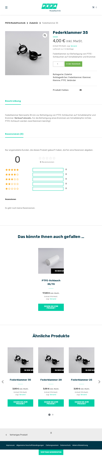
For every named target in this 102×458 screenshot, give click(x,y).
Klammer (87, 77)
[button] (45, 35)
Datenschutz (65, 445)
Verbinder (71, 80)
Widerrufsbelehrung (80, 445)
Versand (74, 46)
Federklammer (75, 77)
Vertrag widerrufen (51, 452)
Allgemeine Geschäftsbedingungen (30, 445)
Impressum (10, 445)
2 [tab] (52, 414)
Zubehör (33, 23)
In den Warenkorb (73, 64)
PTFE (63, 80)
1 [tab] (49, 414)
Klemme (56, 80)
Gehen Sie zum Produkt (51, 307)
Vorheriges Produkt (19, 435)
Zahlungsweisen (52, 445)
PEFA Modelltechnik (15, 23)
